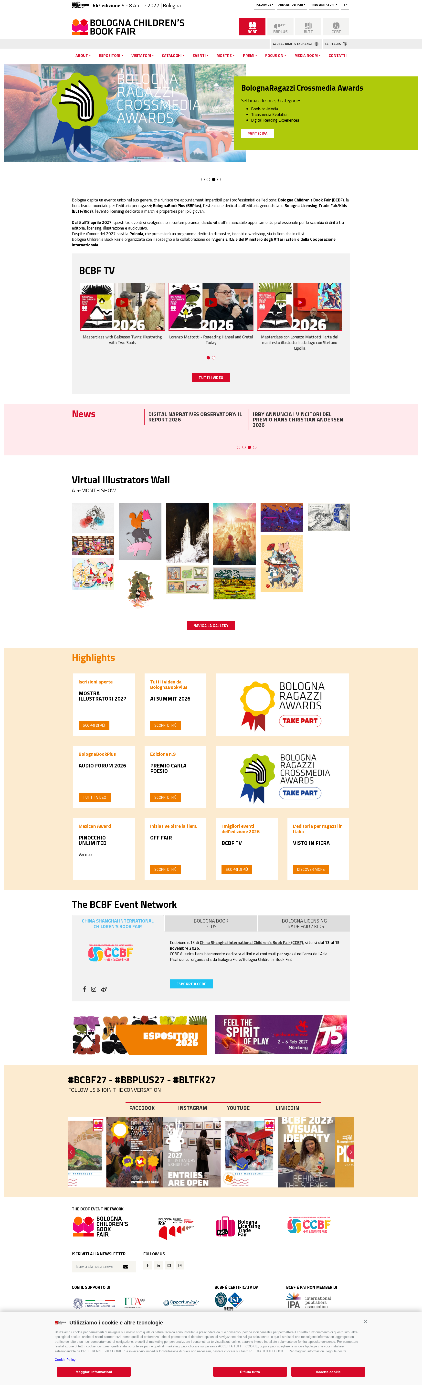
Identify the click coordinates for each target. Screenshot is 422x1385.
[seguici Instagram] (180, 1265)
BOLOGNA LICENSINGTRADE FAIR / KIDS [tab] (304, 923)
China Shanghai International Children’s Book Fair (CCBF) (251, 942)
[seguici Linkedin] (158, 1265)
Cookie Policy (65, 1360)
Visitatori (141, 55)
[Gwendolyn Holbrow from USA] (187, 579)
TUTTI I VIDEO (211, 377)
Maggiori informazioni (94, 1372)
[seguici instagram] (94, 990)
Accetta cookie (328, 1372)
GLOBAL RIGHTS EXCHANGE (293, 43)
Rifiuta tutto (250, 1372)
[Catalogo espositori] (139, 1035)
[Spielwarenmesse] (282, 1034)
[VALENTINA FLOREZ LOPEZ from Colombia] (282, 517)
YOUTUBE (238, 1108)
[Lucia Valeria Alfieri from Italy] (234, 583)
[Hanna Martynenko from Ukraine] (329, 517)
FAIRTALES (333, 43)
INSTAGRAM (192, 1108)
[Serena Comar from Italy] (187, 532)
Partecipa (258, 133)
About (81, 55)
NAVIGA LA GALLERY (211, 626)
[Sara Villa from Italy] (93, 573)
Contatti (338, 55)
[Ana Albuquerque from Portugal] (93, 518)
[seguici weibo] (104, 990)
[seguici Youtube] (169, 1265)
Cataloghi (171, 55)
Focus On (274, 55)
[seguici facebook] (84, 990)
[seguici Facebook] (147, 1265)
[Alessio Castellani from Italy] (234, 533)
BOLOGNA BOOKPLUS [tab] (211, 923)
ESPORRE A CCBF (191, 984)
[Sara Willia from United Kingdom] (140, 589)
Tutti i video (94, 797)
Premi (248, 55)
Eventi (199, 55)
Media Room (306, 55)
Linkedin (287, 1108)
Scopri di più (94, 725)
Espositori (109, 55)
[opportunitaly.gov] (136, 1302)
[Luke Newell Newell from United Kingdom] (93, 545)
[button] (365, 1321)
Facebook (142, 1108)
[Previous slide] (68, 1152)
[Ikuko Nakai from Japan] (282, 563)
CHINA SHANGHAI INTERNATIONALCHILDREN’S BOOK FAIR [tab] (118, 923)
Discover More (311, 869)
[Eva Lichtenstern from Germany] (140, 531)
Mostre (224, 55)
